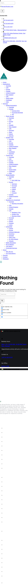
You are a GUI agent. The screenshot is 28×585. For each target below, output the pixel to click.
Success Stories (8, 540)
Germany (11, 130)
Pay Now (5, 583)
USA (7, 87)
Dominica (11, 234)
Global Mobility (10, 175)
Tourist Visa (9, 155)
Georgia (11, 135)
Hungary (14, 193)
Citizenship (9, 226)
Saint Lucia (12, 237)
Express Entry (16, 111)
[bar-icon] (1, 262)
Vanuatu (11, 241)
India (7, 102)
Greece (11, 221)
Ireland (11, 134)
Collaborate (7, 558)
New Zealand (9, 94)
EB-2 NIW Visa (16, 180)
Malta (13, 191)
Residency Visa (16, 212)
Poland (14, 187)
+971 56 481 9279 (8, 20)
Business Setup (16, 216)
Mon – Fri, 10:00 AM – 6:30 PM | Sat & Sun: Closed (13, 345)
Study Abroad (10, 116)
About (4, 250)
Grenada (11, 235)
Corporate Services (11, 248)
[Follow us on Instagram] (9, 418)
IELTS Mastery (10, 244)
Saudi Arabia (9, 98)
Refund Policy (8, 567)
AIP (13, 114)
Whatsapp (6, 259)
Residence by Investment (13, 200)
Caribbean (9, 100)
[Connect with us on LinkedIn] (16, 418)
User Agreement (8, 576)
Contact (5, 257)
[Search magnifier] (2, 300)
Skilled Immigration (11, 105)
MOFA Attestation (11, 242)
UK (10, 123)
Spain (10, 132)
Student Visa (9, 137)
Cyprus (11, 219)
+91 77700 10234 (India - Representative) (15, 30)
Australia (8, 86)
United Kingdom (10, 93)
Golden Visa (15, 214)
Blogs (5, 544)
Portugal (14, 185)
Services (5, 103)
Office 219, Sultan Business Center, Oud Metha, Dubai (14, 34)
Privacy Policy (8, 562)
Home (4, 82)
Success (5, 255)
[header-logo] (3, 76)
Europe (8, 89)
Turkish (11, 228)
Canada (8, 91)
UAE (7, 96)
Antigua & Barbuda (14, 232)
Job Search (9, 246)
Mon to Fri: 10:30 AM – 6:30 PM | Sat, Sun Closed (15, 41)
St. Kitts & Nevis (13, 239)
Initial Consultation (9, 531)
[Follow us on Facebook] (3, 418)
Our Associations (11, 253)
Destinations (6, 84)
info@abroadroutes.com (10, 37)
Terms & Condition (9, 571)
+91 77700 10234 (6, 390)
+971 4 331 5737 (7, 26)
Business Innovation (17, 203)
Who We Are (9, 251)
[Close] (2, 11)
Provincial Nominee (17, 112)
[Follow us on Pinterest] (22, 418)
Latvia (10, 225)
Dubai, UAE (5, 366)
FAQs (5, 549)
